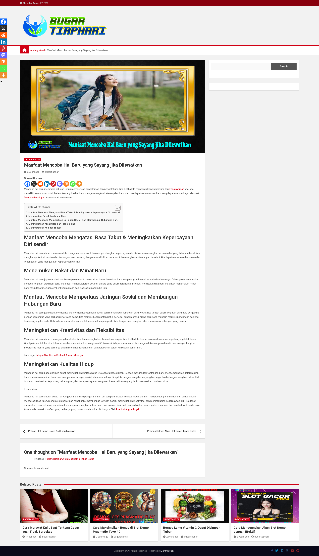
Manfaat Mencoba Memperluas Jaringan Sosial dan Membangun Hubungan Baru (73, 220)
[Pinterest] (53, 184)
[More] (79, 184)
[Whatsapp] (73, 184)
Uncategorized (32, 160)
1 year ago (31, 536)
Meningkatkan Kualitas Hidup (44, 227)
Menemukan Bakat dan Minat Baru (47, 216)
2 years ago (33, 172)
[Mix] (66, 184)
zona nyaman (176, 189)
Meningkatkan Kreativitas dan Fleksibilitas (51, 224)
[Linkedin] (47, 184)
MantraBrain (167, 550)
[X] (34, 184)
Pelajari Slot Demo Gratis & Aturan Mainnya (59, 355)
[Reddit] (40, 184)
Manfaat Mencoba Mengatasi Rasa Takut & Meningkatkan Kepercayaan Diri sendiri (74, 212)
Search (284, 66)
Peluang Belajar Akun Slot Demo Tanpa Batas (171, 431)
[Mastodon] (60, 184)
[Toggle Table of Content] (116, 208)
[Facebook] (27, 184)
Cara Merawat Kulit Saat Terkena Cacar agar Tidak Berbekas (50, 530)
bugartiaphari (52, 172)
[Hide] (1, 81)
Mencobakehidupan (34, 197)
